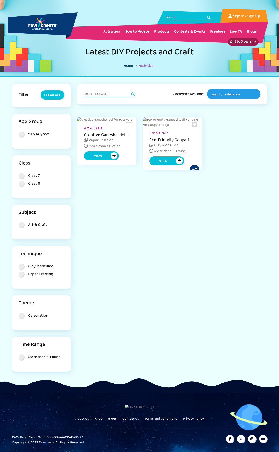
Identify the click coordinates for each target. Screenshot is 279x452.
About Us (82, 419)
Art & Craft (93, 129)
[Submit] (209, 17)
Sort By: (225, 94)
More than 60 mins (104, 147)
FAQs (98, 419)
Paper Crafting (101, 141)
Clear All (52, 95)
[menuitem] (111, 32)
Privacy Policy (193, 419)
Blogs (112, 419)
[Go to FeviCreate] (43, 24)
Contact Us (130, 419)
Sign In (238, 17)
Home (128, 66)
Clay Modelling (166, 146)
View (98, 156)
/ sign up (252, 17)
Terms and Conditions (161, 419)
